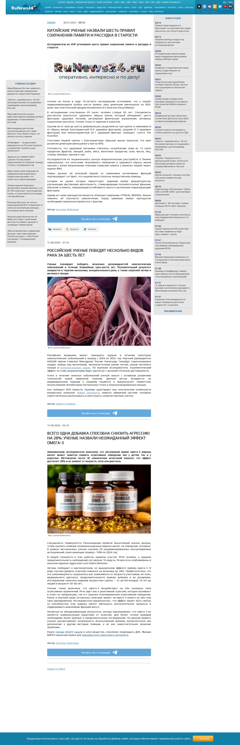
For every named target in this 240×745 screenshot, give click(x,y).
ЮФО (134, 2)
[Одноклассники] (72, 228)
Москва (70, 2)
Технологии (160, 8)
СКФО (141, 2)
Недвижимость (96, 12)
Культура (189, 8)
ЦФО (123, 2)
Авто (180, 8)
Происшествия (115, 8)
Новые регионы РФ (171, 2)
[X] (90, 228)
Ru (224, 2)
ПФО (128, 2)
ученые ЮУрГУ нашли (69, 631)
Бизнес (80, 8)
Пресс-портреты (156, 12)
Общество (101, 8)
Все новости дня (173, 310)
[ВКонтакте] (55, 228)
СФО (152, 2)
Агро (65, 12)
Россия (61, 2)
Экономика (70, 8)
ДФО (158, 2)
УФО (147, 2)
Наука (126, 8)
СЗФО (116, 2)
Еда (140, 8)
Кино (72, 12)
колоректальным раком (75, 367)
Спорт (134, 8)
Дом (86, 12)
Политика (58, 8)
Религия (49, 12)
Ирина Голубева (66, 403)
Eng (231, 2)
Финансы (90, 8)
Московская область (85, 2)
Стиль (79, 12)
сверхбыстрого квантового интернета (105, 635)
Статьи (143, 12)
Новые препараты (88, 392)
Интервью (133, 12)
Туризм (58, 12)
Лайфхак (123, 12)
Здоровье (148, 8)
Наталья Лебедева (67, 209)
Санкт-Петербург (104, 2)
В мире (48, 8)
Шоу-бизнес (111, 12)
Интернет (172, 8)
